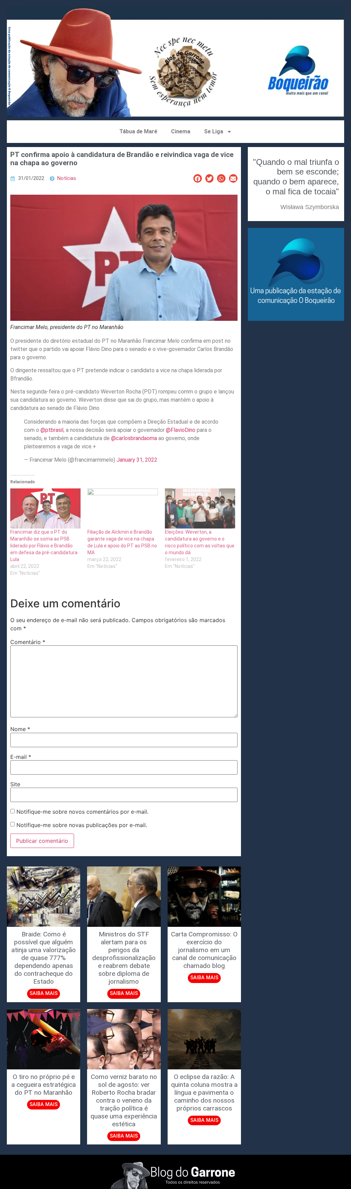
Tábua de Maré (138, 131)
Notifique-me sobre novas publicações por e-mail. (81, 825)
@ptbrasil (51, 430)
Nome (20, 729)
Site (15, 784)
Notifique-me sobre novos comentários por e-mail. (82, 811)
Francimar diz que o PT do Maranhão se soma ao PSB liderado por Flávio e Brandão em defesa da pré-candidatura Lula (43, 545)
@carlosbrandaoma (134, 438)
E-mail (20, 757)
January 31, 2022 (137, 460)
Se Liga (213, 131)
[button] (197, 178)
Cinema (180, 131)
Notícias (66, 178)
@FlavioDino (180, 430)
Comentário (27, 642)
